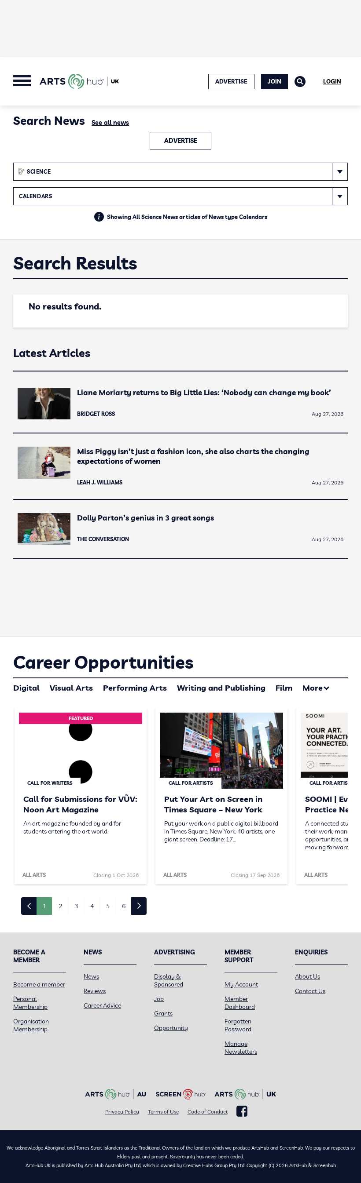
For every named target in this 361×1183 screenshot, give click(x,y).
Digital (26, 688)
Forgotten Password (238, 1025)
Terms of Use (163, 1111)
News (91, 976)
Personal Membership (30, 1003)
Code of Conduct (208, 1111)
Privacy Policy (122, 1111)
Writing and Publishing (221, 688)
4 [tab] (92, 906)
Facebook (241, 1111)
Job (159, 999)
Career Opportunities (103, 662)
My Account (241, 984)
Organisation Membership (31, 1025)
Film (284, 688)
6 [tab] (123, 906)
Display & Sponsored (168, 980)
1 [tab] (44, 906)
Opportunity (171, 1028)
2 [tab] (60, 906)
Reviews (95, 991)
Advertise (180, 141)
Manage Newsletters (241, 1048)
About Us (307, 976)
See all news (110, 123)
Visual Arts (71, 688)
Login (332, 81)
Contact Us (310, 991)
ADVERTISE (231, 81)
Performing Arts (135, 688)
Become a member (39, 984)
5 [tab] (108, 906)
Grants (163, 1013)
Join (274, 81)
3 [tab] (76, 906)
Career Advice (102, 1005)
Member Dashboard (240, 1003)
